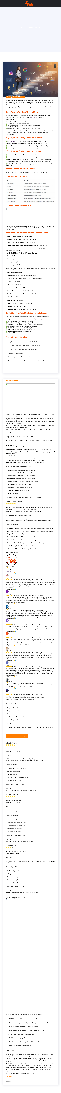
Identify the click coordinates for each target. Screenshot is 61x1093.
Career (8, 96)
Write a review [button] (9, 571)
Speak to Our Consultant (17, 736)
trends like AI (33, 117)
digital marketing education (40, 319)
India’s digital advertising (13, 141)
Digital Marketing (18, 96)
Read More (9, 365)
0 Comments (8, 370)
